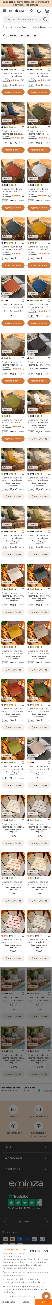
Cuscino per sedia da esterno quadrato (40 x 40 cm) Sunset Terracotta (13, 712)
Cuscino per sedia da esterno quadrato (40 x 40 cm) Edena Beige (39, 769)
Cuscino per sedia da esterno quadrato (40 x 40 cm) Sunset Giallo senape (13, 655)
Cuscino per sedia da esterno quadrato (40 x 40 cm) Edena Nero (39, 365)
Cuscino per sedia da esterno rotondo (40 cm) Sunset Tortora (11, 365)
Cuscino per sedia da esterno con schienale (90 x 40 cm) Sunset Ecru (38, 424)
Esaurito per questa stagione (39, 773)
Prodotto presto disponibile (39, 426)
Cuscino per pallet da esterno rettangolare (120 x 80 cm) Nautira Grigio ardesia (12, 1059)
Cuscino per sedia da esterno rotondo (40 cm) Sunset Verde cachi (37, 135)
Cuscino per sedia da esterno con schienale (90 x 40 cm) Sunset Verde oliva (38, 539)
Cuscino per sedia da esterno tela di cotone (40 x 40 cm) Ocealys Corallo (12, 886)
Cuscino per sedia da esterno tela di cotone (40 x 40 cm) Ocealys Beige (12, 828)
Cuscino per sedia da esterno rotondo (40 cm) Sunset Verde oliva (13, 423)
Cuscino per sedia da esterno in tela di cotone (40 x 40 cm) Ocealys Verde (37, 943)
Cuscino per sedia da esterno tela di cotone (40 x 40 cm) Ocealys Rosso (12, 943)
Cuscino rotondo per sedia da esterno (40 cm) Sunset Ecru (37, 192)
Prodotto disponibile (6, 80)
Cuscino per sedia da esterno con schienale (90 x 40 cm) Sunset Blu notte (12, 135)
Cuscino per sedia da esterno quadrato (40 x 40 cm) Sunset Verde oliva (13, 770)
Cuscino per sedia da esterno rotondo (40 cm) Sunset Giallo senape (37, 250)
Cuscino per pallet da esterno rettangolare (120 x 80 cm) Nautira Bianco (12, 1001)
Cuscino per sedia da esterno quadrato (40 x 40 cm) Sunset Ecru (13, 596)
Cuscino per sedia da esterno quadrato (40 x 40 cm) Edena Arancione (13, 308)
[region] (26, 27)
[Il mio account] (31, 12)
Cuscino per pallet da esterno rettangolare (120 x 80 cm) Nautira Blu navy (38, 1001)
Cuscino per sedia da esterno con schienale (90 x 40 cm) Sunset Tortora (38, 481)
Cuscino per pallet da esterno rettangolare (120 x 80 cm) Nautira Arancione (38, 1059)
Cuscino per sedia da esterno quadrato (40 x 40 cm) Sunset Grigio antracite (39, 597)
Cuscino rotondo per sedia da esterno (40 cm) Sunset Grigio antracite (11, 250)
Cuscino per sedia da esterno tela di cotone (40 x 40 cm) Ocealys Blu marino (38, 828)
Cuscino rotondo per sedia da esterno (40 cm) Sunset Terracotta (12, 192)
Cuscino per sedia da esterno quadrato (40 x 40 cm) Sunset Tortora (39, 654)
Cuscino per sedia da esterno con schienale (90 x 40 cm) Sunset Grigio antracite (38, 77)
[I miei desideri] (39, 12)
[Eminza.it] (16, 11)
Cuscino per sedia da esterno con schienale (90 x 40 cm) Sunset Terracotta (12, 77)
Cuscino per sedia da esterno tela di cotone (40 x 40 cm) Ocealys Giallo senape (38, 886)
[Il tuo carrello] (46, 12)
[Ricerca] (45, 19)
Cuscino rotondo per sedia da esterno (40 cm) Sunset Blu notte (38, 307)
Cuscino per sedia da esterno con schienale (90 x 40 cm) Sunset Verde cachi (12, 539)
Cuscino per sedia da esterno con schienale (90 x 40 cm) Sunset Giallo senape (12, 481)
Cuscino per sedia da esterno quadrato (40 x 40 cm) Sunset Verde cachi (39, 712)
